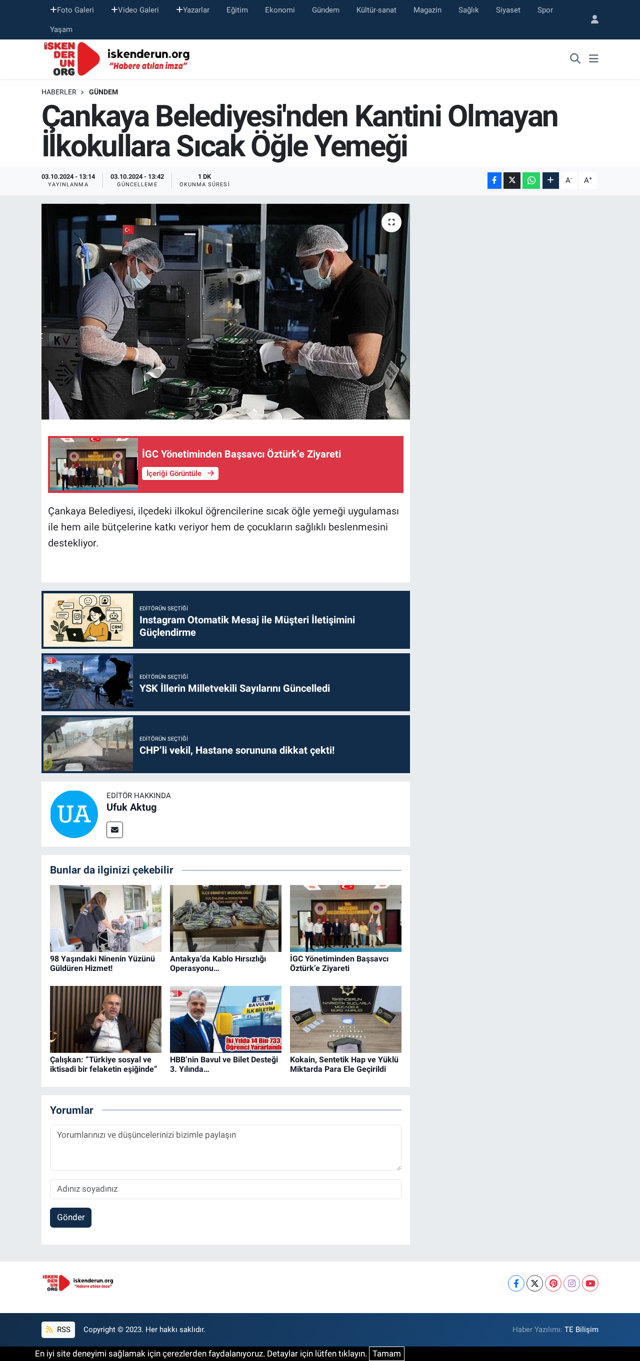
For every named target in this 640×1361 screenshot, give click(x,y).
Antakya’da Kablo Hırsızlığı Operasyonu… (218, 963)
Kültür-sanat (376, 9)
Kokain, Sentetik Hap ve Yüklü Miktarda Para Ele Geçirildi (344, 1064)
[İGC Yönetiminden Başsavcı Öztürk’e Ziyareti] (346, 917)
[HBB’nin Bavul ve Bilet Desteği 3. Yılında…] (226, 1018)
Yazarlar (196, 9)
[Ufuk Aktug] (74, 814)
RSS (62, 1329)
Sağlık (468, 9)
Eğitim (237, 9)
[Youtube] (590, 1283)
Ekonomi (280, 9)
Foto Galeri (75, 9)
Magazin (428, 9)
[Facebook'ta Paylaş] (495, 180)
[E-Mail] (114, 830)
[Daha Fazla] (550, 180)
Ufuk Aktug (131, 807)
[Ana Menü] (593, 59)
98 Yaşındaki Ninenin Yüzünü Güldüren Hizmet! (102, 963)
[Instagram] (572, 1283)
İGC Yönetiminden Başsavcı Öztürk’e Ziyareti (339, 963)
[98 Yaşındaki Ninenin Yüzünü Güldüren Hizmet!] (106, 917)
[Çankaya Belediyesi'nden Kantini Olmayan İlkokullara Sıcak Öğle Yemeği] (226, 312)
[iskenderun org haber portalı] (119, 58)
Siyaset (508, 9)
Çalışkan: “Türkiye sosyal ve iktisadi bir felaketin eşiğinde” (104, 1064)
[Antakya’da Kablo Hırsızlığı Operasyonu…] (226, 917)
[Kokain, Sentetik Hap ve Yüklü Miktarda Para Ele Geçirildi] (346, 1018)
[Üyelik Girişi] (590, 19)
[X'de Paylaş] (512, 180)
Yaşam (61, 29)
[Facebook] (516, 1283)
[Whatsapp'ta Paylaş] (531, 180)
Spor (545, 9)
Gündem (326, 9)
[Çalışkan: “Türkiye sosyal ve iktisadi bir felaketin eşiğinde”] (106, 1018)
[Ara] (575, 59)
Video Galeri (138, 9)
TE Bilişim (581, 1329)
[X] (534, 1283)
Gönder (71, 1217)
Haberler (59, 92)
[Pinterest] (553, 1283)
